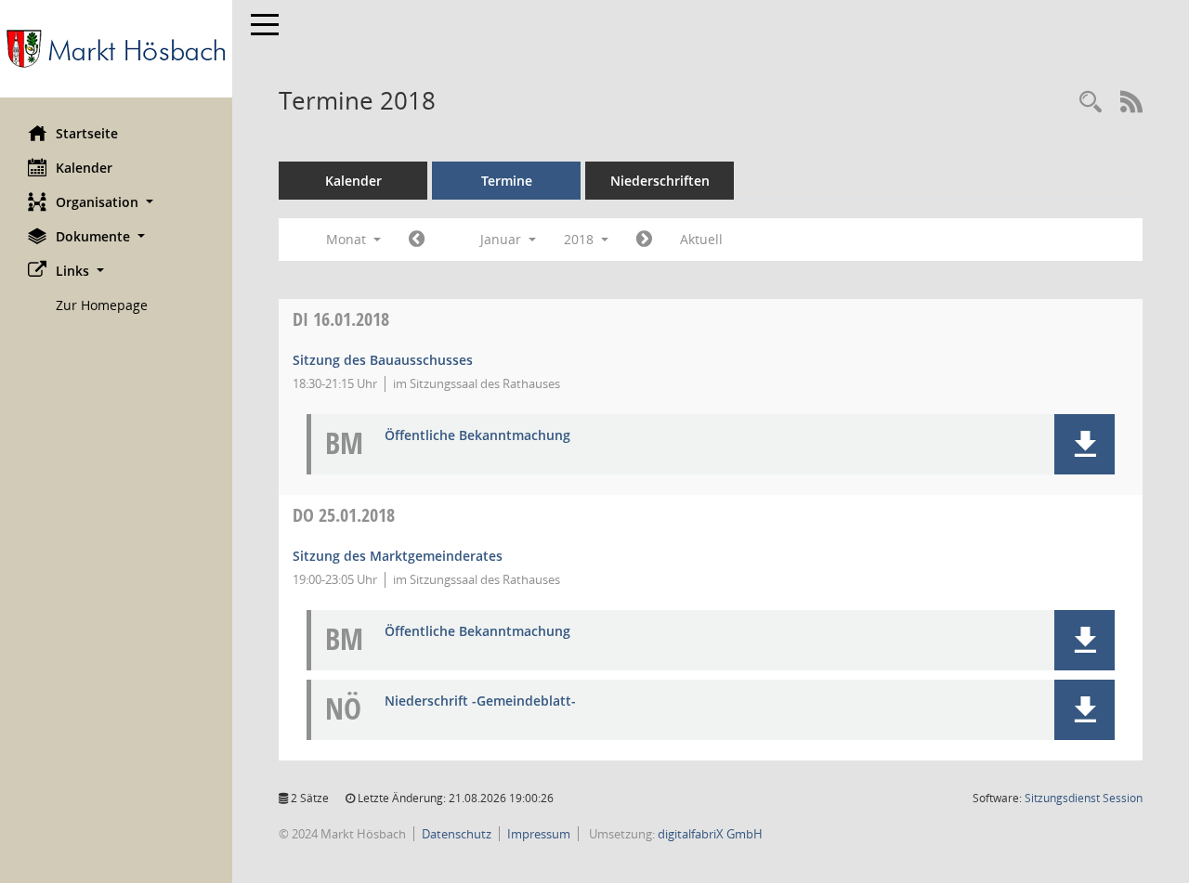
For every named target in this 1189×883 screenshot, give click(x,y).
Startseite (87, 133)
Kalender (84, 167)
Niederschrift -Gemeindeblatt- (480, 701)
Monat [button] (348, 239)
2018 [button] (580, 239)
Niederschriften (660, 180)
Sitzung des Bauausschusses (383, 360)
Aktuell (701, 239)
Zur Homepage (102, 305)
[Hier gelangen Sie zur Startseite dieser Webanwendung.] (116, 49)
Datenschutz (456, 833)
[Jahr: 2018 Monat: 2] (644, 239)
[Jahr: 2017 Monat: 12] (416, 239)
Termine (506, 180)
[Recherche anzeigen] (1090, 102)
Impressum (538, 833)
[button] (116, 202)
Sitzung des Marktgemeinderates (398, 556)
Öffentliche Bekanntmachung (477, 436)
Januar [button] (502, 239)
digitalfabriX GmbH (710, 833)
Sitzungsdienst (1084, 798)
